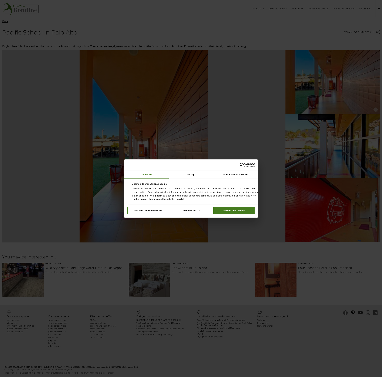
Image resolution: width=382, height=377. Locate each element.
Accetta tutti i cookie (234, 210)
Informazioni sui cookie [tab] (235, 174)
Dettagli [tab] (191, 174)
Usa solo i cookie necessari (148, 210)
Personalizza (189, 210)
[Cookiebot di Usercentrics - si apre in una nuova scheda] (242, 165)
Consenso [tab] (146, 174)
